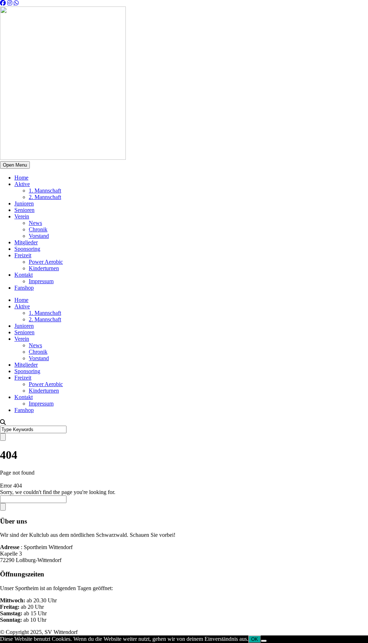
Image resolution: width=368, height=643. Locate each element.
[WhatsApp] (16, 3)
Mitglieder (26, 242)
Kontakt (23, 275)
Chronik (38, 229)
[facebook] (3, 3)
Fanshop (24, 288)
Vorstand (39, 236)
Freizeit (22, 255)
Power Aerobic (46, 262)
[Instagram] (9, 3)
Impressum (41, 281)
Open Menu (15, 165)
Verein (21, 216)
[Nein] (264, 641)
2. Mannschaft (45, 197)
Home (21, 178)
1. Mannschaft (45, 190)
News (35, 223)
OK (254, 639)
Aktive (22, 184)
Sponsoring (27, 249)
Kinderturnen (44, 268)
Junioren (24, 203)
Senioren (24, 210)
